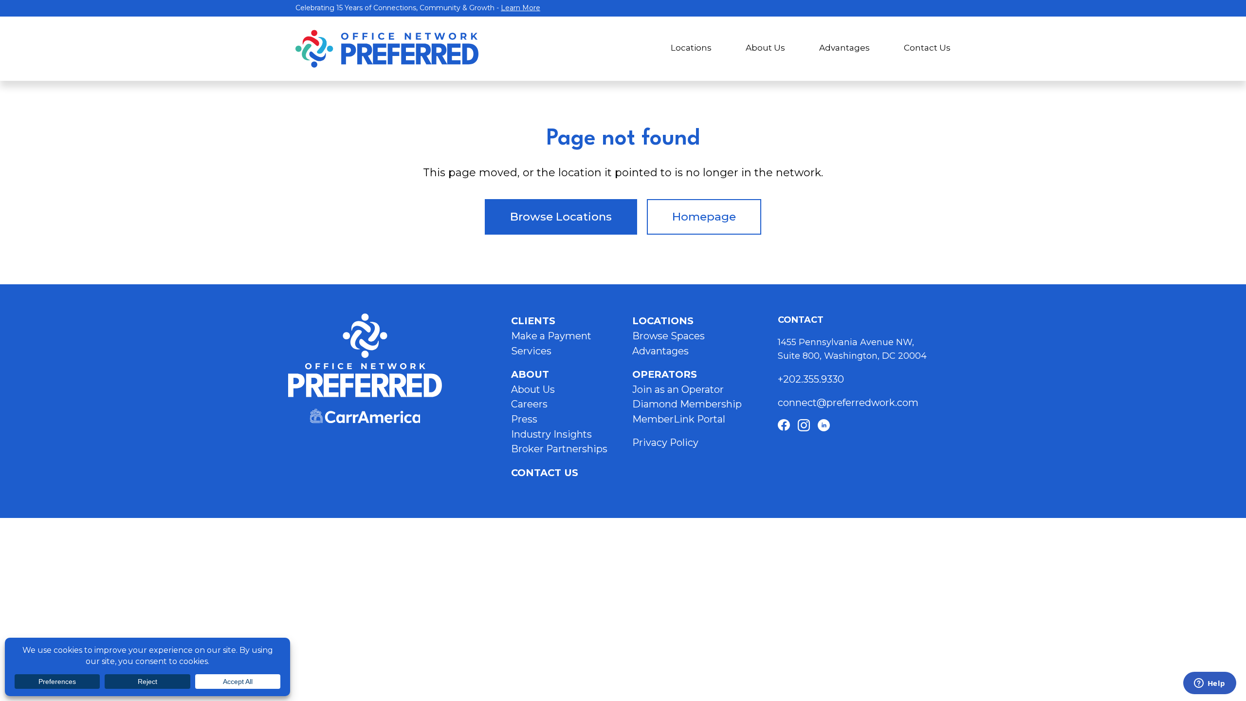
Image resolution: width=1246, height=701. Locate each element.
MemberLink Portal (678, 419)
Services (531, 351)
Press (524, 419)
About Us (765, 48)
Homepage (704, 216)
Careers (529, 404)
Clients (533, 321)
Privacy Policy (665, 442)
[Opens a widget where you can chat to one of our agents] (1209, 684)
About (530, 374)
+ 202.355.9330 (812, 379)
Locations (691, 48)
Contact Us (927, 48)
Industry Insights (551, 434)
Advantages (844, 48)
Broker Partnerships (559, 449)
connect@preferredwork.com (848, 402)
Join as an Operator (678, 389)
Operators (664, 374)
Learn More (520, 7)
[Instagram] (804, 425)
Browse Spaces (668, 336)
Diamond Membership (687, 404)
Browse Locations (561, 216)
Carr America (365, 416)
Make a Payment (551, 336)
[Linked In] (824, 425)
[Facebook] (784, 425)
